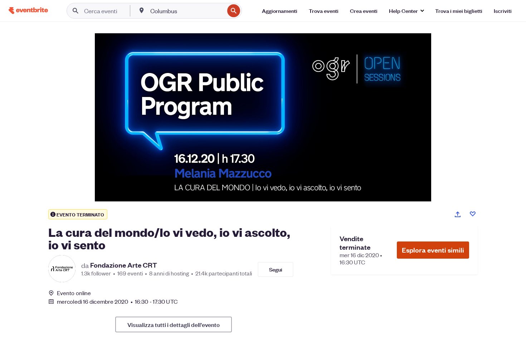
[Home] (28, 10)
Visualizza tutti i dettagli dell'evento (173, 324)
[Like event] (473, 214)
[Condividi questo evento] (457, 214)
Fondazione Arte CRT (123, 265)
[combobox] (186, 11)
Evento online (74, 293)
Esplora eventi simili (433, 249)
